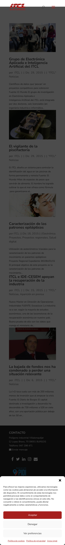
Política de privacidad (36, 541)
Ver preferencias (33, 533)
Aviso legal (52, 541)
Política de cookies (16, 541)
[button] (60, 480)
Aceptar (32, 515)
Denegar (32, 524)
